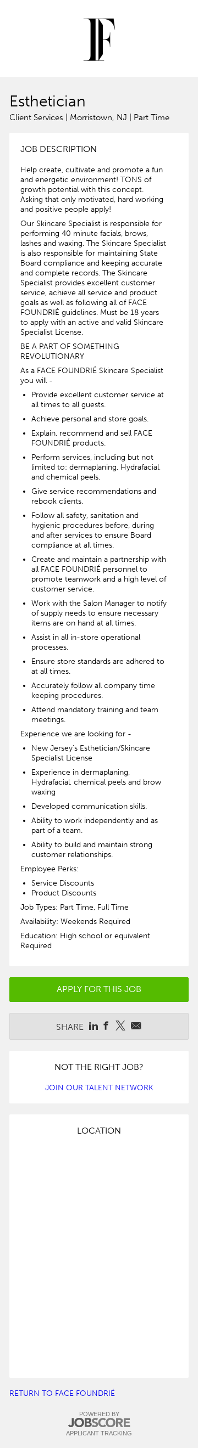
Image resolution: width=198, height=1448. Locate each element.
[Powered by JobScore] (99, 1423)
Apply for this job (99, 989)
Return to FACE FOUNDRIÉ (62, 1393)
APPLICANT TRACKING (99, 1433)
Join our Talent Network (99, 1087)
